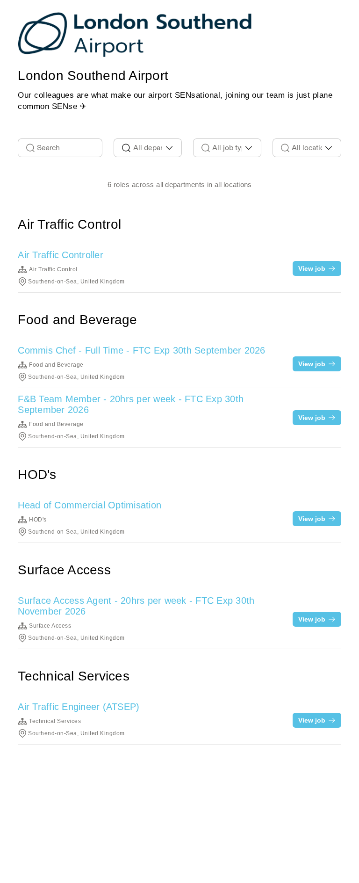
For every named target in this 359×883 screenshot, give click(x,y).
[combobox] (147, 147)
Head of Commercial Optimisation (89, 505)
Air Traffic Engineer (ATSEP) (78, 707)
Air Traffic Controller (60, 255)
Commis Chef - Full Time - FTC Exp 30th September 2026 (141, 350)
